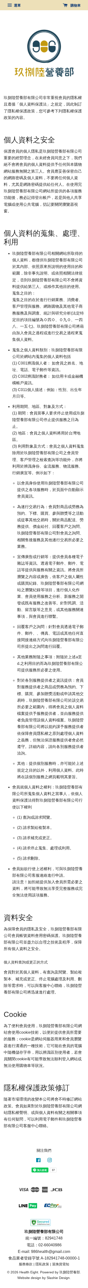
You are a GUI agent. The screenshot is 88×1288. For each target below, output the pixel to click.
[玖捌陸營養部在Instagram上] (49, 1161)
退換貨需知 (60, 1264)
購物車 (75, 5)
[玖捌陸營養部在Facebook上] (38, 1161)
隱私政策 (42, 1264)
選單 (17, 5)
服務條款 (26, 1264)
